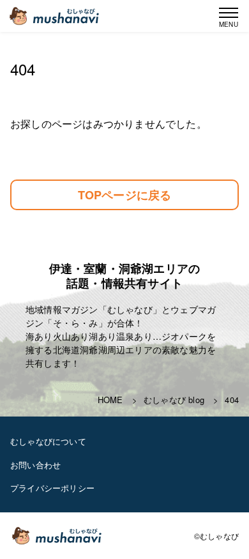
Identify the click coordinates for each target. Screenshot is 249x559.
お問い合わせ (35, 465)
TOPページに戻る (125, 195)
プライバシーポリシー (52, 488)
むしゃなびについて (48, 441)
